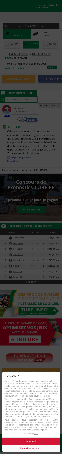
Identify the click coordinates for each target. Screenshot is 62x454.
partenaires (21, 381)
